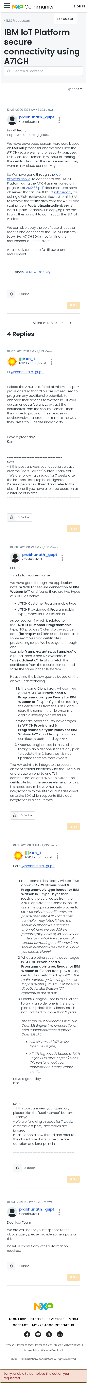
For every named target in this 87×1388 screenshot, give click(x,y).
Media (74, 1319)
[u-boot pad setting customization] (70, 323)
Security (45, 272)
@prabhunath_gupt (27, 372)
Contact (20, 1325)
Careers (37, 1319)
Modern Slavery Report (67, 1345)
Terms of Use (25, 1345)
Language (65, 19)
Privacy (10, 1345)
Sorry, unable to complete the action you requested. (36, 1376)
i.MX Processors (18, 20)
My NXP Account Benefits (53, 1325)
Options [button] (73, 89)
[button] (59, 120)
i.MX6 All (31, 272)
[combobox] (43, 71)
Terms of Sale (43, 1345)
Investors (56, 1319)
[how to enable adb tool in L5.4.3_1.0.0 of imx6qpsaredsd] (63, 323)
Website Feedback (52, 1350)
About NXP (17, 1319)
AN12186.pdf (35, 188)
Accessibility (31, 1350)
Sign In (79, 6)
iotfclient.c (62, 192)
